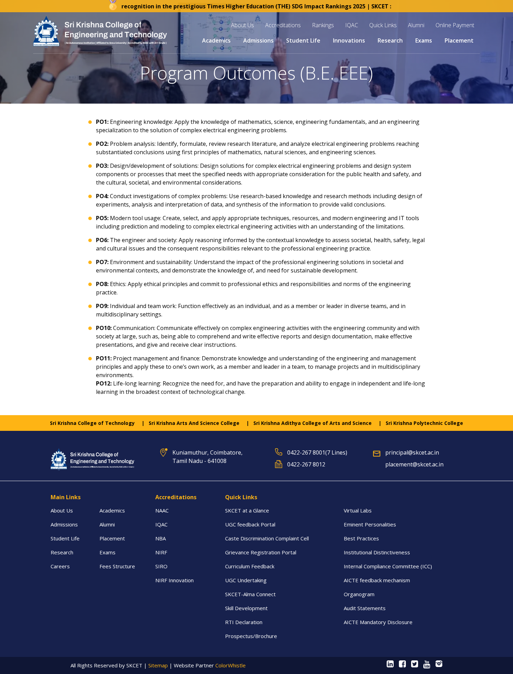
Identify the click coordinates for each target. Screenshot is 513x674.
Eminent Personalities (370, 524)
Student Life (65, 538)
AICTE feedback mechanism (377, 580)
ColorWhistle (230, 665)
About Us (62, 510)
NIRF (161, 552)
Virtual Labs (358, 510)
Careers (60, 566)
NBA (160, 538)
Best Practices (361, 538)
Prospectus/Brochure (251, 635)
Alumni (416, 25)
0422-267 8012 (306, 464)
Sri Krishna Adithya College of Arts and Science (312, 423)
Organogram (359, 594)
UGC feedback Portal (250, 524)
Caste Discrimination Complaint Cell (267, 538)
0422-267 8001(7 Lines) (317, 452)
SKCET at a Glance (247, 510)
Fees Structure (117, 566)
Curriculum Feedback (249, 566)
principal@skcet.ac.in (412, 452)
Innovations (349, 40)
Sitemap (158, 665)
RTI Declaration (243, 622)
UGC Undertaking (246, 580)
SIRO (161, 566)
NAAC (162, 510)
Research (62, 552)
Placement (112, 538)
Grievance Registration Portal (260, 552)
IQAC (161, 524)
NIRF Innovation (174, 580)
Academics (112, 510)
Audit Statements (365, 608)
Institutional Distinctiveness (377, 552)
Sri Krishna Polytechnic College (424, 423)
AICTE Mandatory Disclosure (378, 622)
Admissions (64, 524)
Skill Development (246, 608)
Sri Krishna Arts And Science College (194, 423)
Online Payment (455, 25)
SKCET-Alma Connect (250, 594)
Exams (107, 552)
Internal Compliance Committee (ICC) (388, 566)
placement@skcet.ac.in (414, 464)
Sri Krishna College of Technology (92, 423)
